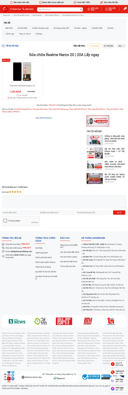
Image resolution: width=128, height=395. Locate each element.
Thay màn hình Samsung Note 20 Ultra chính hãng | (89, 350)
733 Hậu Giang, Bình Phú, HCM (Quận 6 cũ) (102, 257)
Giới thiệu (39, 248)
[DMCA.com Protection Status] (106, 377)
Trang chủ (6, 15)
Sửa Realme (37, 15)
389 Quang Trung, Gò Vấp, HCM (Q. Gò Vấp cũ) (103, 285)
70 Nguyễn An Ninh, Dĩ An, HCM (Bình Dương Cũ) (103, 307)
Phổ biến (109, 46)
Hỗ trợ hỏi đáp (12, 46)
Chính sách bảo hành (43, 257)
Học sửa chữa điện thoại (69, 252)
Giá (119, 46)
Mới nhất (95, 46)
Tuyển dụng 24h (41, 253)
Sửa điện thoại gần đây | (111, 333)
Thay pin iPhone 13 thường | (11, 333)
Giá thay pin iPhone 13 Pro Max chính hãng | (38, 358)
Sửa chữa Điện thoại (21, 15)
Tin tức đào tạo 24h (67, 266)
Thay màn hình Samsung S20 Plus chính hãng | (89, 358)
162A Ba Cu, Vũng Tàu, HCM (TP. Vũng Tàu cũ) (104, 310)
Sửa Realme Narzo (52, 15)
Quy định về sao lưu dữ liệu (45, 272)
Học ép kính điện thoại (68, 262)
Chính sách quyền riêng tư (45, 262)
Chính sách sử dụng (43, 267)
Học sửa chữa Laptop (68, 257)
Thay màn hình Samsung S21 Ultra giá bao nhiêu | (89, 343)
